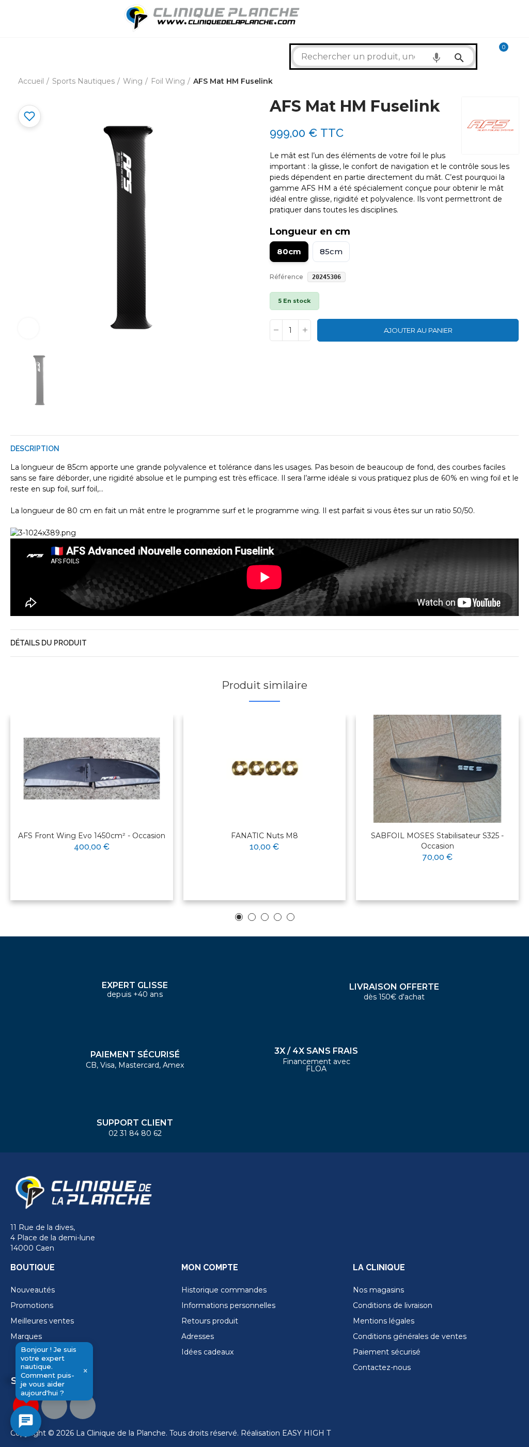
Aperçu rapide (140, 755)
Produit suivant (511, 81)
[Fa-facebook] (54, 1406)
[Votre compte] (519, 52)
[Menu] (15, 19)
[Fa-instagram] (83, 1406)
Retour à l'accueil (498, 81)
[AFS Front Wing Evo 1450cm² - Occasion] (91, 769)
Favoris (29, 116)
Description (34, 448)
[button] (239, 917)
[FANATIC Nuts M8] (264, 769)
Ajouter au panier (418, 330)
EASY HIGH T (306, 1433)
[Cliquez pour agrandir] (28, 328)
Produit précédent (485, 81)
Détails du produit (48, 643)
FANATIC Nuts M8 (264, 835)
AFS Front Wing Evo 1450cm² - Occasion (91, 835)
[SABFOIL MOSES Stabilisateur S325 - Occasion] (437, 769)
